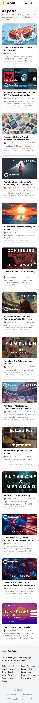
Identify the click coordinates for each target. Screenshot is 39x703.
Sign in (32, 3)
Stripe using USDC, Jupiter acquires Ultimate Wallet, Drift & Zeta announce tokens (18, 540)
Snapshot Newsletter (28, 675)
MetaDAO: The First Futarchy (17, 495)
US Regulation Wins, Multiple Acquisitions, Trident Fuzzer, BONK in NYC (17, 319)
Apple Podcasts (7, 678)
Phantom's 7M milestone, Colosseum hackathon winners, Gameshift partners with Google (18, 408)
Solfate (10, 2)
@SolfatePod (14, 694)
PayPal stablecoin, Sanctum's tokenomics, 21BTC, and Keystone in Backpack (19, 184)
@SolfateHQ (21, 690)
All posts (9, 11)
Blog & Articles (26, 678)
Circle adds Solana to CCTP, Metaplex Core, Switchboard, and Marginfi (19, 585)
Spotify (4, 681)
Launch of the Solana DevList (17, 627)
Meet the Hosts (7, 669)
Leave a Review (7, 675)
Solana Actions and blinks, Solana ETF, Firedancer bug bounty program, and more (19, 95)
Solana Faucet (26, 672)
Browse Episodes (8, 672)
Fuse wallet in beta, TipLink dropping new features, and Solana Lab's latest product (16, 140)
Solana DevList (26, 669)
